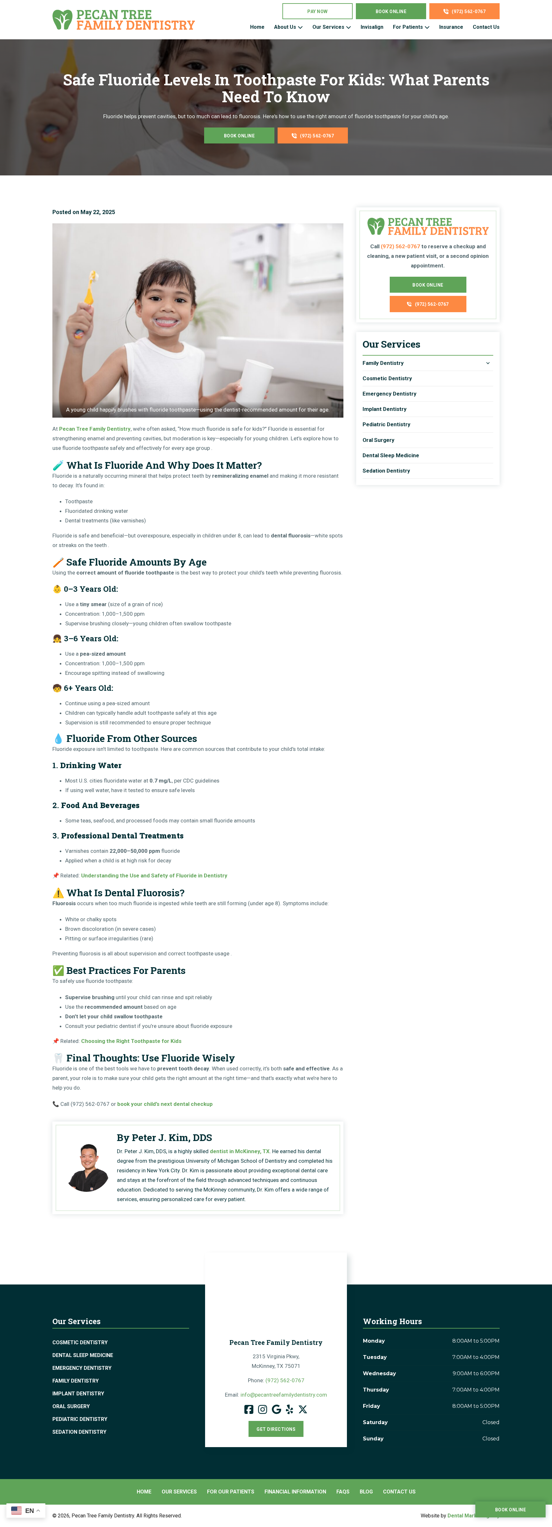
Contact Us (486, 27)
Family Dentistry (383, 363)
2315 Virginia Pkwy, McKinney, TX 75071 (276, 1361)
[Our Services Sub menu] (348, 27)
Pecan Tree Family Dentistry (95, 429)
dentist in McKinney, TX (240, 1151)
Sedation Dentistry (386, 470)
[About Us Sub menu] (300, 27)
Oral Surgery (379, 440)
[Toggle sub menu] (487, 363)
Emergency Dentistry (390, 393)
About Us (285, 27)
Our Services (328, 27)
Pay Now (317, 11)
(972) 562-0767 (469, 11)
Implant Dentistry (385, 409)
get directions (276, 1429)
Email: (276, 1395)
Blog (366, 1492)
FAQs (342, 1492)
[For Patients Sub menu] (427, 27)
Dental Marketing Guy (474, 1516)
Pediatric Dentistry (386, 424)
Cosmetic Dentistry (387, 378)
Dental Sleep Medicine (391, 455)
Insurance (451, 27)
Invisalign (372, 27)
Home (257, 27)
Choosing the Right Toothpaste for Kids (131, 1041)
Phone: (276, 1380)
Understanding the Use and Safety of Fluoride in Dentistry (154, 875)
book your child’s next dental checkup (165, 1104)
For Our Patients (230, 1492)
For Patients (408, 27)
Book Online (391, 11)
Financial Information (295, 1492)
